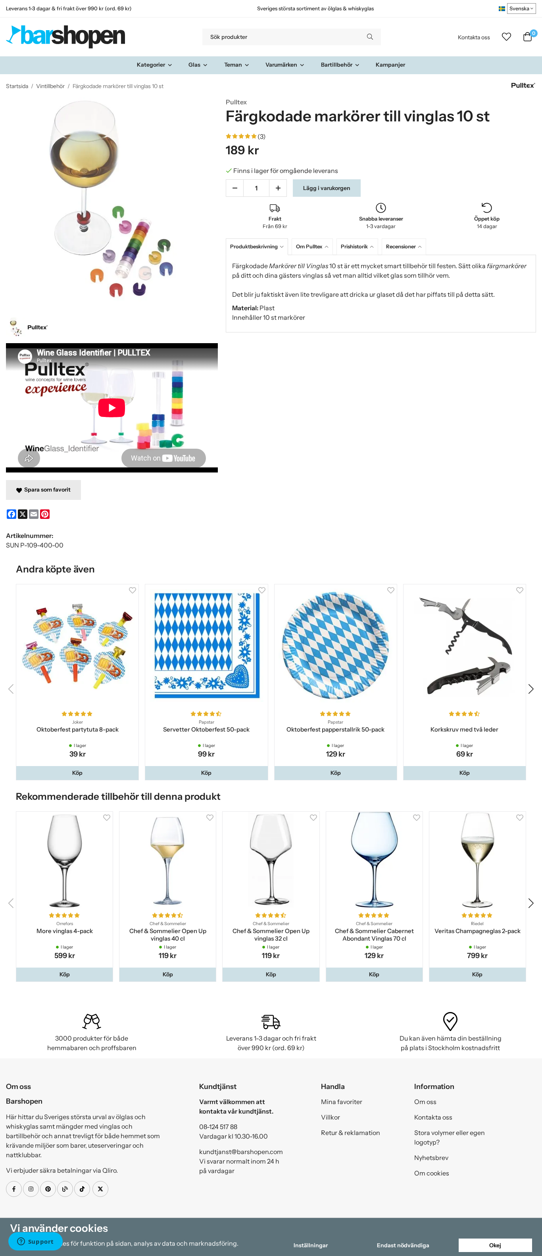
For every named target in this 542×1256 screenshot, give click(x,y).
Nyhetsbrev (431, 1158)
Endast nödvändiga (403, 1245)
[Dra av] (235, 188)
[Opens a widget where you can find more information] (35, 1242)
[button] (77, 773)
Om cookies (431, 1173)
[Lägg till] (278, 188)
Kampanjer (390, 64)
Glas (194, 64)
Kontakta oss (474, 37)
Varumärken (281, 64)
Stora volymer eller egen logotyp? (449, 1137)
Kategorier (151, 64)
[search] (370, 37)
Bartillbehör (336, 64)
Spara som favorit (46, 489)
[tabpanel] (381, 293)
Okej (495, 1245)
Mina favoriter (341, 1102)
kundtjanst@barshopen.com (241, 1152)
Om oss (425, 1102)
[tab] (259, 246)
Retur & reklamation (350, 1133)
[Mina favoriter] (506, 37)
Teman (233, 64)
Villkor (330, 1117)
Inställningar (311, 1245)
